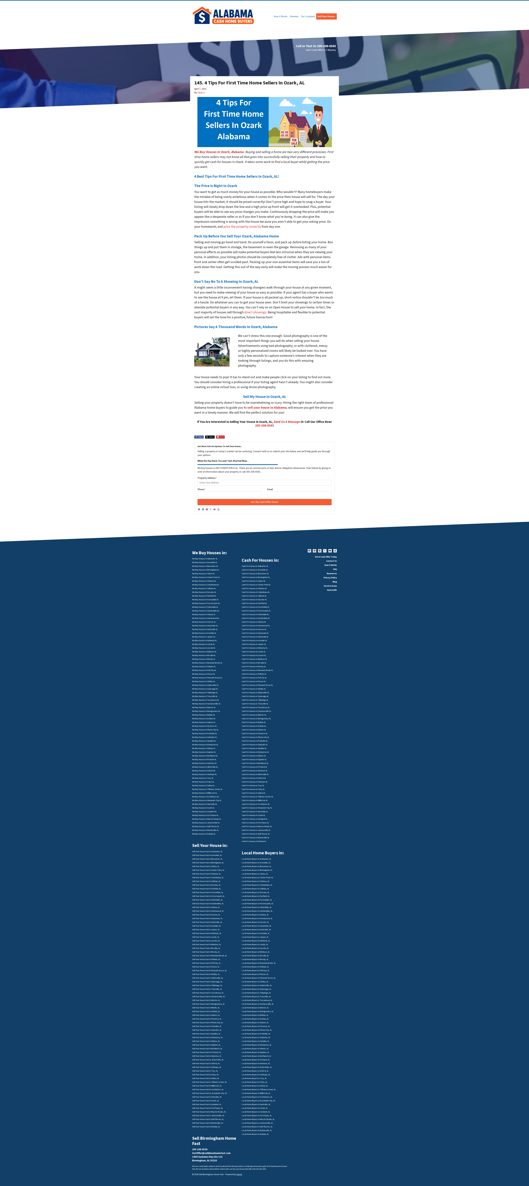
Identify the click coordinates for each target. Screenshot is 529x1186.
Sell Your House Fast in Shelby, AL (206, 974)
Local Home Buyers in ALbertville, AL (257, 1067)
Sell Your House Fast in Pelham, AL (206, 959)
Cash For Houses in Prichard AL (254, 767)
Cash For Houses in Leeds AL (254, 651)
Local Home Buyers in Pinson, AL (255, 974)
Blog (335, 581)
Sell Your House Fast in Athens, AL (206, 1041)
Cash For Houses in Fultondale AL (255, 614)
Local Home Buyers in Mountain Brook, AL (259, 963)
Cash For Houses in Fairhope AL (255, 781)
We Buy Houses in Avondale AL (204, 562)
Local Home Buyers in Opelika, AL (255, 1041)
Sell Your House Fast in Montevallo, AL (207, 1123)
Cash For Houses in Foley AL (253, 789)
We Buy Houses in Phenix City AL (205, 729)
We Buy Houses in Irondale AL (204, 633)
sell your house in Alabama (267, 407)
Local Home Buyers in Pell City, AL (256, 970)
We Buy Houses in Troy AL (203, 778)
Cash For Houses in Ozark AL (253, 815)
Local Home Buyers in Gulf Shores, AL (257, 1126)
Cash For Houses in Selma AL (253, 793)
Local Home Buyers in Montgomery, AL (258, 1011)
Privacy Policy (330, 577)
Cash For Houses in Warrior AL (254, 714)
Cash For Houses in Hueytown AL (255, 633)
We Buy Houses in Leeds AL (203, 644)
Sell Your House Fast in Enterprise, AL (207, 1037)
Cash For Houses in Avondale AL (255, 569)
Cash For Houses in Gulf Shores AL (256, 833)
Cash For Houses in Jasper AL (254, 644)
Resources (332, 573)
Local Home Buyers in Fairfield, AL (256, 896)
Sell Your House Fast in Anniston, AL (206, 1056)
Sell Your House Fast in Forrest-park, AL (208, 896)
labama (219, 152)
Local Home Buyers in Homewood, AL (257, 918)
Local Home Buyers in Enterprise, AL (257, 1044)
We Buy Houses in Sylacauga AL (205, 688)
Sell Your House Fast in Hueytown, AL (207, 918)
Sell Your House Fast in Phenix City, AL (207, 1022)
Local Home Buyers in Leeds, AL (255, 944)
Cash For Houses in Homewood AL (256, 625)
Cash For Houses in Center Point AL (256, 584)
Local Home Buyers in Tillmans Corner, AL (259, 1089)
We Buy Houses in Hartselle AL (204, 804)
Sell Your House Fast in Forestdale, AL (207, 892)
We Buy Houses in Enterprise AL (205, 744)
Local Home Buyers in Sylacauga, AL (256, 989)
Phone (202, 489)
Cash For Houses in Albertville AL (255, 774)
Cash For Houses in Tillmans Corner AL (257, 796)
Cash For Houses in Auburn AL (254, 729)
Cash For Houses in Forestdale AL (255, 607)
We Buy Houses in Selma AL (203, 785)
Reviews (294, 16)
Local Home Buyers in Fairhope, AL (256, 1074)
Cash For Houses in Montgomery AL (256, 718)
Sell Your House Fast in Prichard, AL (206, 1052)
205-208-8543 (264, 425)
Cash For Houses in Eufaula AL (254, 841)
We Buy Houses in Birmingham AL (205, 569)
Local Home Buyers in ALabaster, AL (256, 859)
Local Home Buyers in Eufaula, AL (255, 1134)
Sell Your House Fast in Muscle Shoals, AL (209, 1111)
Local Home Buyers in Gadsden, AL (256, 1037)
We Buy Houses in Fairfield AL (204, 595)
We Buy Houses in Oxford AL (203, 770)
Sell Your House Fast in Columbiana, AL (208, 877)
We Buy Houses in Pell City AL (204, 670)
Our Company (308, 16)
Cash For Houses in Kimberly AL (255, 648)
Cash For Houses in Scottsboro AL (256, 804)
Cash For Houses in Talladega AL (255, 700)
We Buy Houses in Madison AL (204, 651)
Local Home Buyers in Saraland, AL (256, 1111)
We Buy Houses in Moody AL (203, 659)
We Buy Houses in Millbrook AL (204, 793)
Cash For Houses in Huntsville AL (255, 636)
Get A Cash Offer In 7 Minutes (321, 50)
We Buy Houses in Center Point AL (206, 577)
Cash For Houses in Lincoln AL (254, 655)
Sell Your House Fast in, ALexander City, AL (209, 1093)
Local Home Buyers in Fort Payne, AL (257, 1115)
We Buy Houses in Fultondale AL (205, 607)
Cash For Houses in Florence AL (255, 733)
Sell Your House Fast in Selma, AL (205, 1078)
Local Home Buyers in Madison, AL (256, 951)
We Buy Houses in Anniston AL (204, 763)
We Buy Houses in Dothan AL (204, 718)
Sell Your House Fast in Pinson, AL (206, 966)
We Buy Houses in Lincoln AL (203, 648)
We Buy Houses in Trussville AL (205, 696)
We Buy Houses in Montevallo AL (205, 830)
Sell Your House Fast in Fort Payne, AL (207, 1108)
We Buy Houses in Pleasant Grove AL (207, 677)
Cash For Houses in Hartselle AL (255, 811)
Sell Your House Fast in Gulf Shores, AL (208, 1119)
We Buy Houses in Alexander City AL (207, 800)
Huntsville (332, 590)
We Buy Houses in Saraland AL (204, 811)
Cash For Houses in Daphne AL (254, 759)
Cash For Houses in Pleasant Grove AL (257, 685)
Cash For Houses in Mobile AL (254, 722)
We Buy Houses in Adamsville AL (205, 685)
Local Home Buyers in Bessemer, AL (256, 866)
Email (270, 489)
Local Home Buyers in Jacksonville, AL (257, 1123)
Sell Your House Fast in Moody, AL (206, 951)
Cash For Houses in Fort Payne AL (255, 822)
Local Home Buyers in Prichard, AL (256, 1059)
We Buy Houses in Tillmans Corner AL (207, 789)
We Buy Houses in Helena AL (203, 614)
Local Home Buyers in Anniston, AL (256, 1063)
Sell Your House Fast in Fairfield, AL (206, 888)
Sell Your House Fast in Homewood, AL (208, 911)
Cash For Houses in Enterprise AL (255, 752)
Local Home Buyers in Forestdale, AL (257, 899)
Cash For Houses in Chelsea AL (254, 588)
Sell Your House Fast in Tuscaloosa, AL (208, 992)
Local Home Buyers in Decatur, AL (255, 892)
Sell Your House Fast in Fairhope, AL (207, 1067)
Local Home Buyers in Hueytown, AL (256, 925)
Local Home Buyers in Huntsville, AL (256, 929)
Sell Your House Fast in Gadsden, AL (207, 1030)
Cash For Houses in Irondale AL (254, 640)
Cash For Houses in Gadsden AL (255, 744)
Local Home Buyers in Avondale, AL (256, 862)
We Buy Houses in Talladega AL (205, 692)
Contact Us (331, 560)
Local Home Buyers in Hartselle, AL (256, 1104)
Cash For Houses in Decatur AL (254, 599)
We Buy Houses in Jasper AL (203, 636)
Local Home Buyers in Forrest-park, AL (257, 903)
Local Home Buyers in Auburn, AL (255, 1022)
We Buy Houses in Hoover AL (204, 621)
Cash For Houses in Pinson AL (254, 681)
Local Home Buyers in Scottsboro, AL (257, 1097)
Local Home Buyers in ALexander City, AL (258, 1100)
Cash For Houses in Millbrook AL (255, 800)
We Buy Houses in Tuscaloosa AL (205, 700)
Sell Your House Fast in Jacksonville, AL (208, 1115)
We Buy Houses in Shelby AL (203, 681)
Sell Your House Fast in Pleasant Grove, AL (209, 970)
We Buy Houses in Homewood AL (205, 618)
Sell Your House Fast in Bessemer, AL (207, 859)
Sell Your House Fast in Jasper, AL (206, 929)
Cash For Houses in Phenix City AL (255, 737)
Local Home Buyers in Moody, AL (255, 959)
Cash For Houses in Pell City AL (254, 677)
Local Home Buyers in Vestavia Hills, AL (258, 1004)
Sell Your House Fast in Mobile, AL (206, 1007)
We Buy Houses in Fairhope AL (204, 774)
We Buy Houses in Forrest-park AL (206, 603)
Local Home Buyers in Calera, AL (255, 873)
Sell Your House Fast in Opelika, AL (206, 1033)
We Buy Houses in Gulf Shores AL (205, 826)
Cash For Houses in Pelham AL (254, 674)
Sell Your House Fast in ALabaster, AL (207, 851)
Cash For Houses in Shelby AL (254, 688)
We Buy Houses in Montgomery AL (206, 711)
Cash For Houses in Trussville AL (255, 703)
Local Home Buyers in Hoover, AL (255, 922)
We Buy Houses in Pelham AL (204, 666)
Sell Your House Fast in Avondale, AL (207, 855)
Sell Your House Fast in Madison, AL (206, 944)
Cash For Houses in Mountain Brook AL (257, 670)
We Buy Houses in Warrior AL (204, 707)
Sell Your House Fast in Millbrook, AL (207, 1085)
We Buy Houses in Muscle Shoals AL (206, 819)
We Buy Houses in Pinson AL (203, 674)
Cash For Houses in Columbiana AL (256, 592)
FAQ (335, 569)
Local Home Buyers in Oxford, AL (255, 1070)
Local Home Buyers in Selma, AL (255, 1085)
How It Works (281, 16)
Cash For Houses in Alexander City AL (257, 807)
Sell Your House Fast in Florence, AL (207, 1018)
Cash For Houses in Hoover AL (254, 629)
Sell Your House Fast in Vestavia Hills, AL (208, 996)
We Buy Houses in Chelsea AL (204, 581)
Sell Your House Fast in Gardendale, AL (208, 903)
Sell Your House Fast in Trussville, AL (207, 989)
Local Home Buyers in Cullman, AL (255, 888)
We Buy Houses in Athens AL (203, 748)
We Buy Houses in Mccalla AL (204, 655)
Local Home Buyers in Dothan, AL (255, 1018)
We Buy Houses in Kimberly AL (204, 640)
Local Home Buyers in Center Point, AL (257, 877)
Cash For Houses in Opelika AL (254, 748)
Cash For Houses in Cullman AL (254, 595)
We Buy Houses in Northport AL (205, 755)
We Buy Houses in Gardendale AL (205, 610)
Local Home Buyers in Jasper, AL (255, 937)
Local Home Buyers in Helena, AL (255, 914)
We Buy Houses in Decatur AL (204, 592)
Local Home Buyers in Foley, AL (255, 1082)
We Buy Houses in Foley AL (203, 781)
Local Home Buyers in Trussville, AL (256, 996)
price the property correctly (242, 226)
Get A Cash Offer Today (326, 556)
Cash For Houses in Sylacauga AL (255, 696)
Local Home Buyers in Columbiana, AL (257, 885)
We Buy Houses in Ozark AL (203, 807)
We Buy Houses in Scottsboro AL (205, 796)
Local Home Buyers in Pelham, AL (255, 966)
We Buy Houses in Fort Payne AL (205, 815)
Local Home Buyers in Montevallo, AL (257, 1130)
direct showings (255, 312)
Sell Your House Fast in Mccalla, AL (206, 948)
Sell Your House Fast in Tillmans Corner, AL (209, 1082)
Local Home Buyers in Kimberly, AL (256, 940)
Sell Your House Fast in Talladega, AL (207, 985)
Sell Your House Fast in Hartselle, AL (207, 1097)
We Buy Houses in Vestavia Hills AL (206, 703)
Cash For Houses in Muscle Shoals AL (257, 826)
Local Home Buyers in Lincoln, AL (255, 948)
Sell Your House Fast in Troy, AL (205, 1070)
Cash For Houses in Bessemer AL (255, 573)
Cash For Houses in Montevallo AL (255, 837)
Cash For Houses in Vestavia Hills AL (256, 711)
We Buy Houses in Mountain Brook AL (207, 662)
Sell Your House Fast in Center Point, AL (208, 870)
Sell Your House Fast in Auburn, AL (206, 1015)
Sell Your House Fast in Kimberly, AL (207, 933)
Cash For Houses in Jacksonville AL (256, 830)
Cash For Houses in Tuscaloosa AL (256, 707)
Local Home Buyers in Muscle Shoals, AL (258, 1119)
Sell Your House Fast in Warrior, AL (206, 1000)
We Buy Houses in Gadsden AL (204, 737)
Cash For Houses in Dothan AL (254, 726)
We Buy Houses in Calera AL (203, 573)
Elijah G (201, 92)
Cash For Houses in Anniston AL (255, 770)
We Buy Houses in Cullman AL (204, 588)
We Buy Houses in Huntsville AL (205, 629)
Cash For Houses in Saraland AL (255, 819)
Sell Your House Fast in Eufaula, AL (206, 1126)
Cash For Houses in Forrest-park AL (256, 610)
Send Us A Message (287, 422)
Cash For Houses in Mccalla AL (254, 662)
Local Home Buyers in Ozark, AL (255, 1108)
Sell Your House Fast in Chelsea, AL (206, 873)
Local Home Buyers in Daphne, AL (255, 1052)
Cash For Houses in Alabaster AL (255, 566)
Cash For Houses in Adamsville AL (255, 692)
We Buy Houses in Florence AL (204, 726)
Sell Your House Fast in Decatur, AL (206, 885)
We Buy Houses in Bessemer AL (205, 566)
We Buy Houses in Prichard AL (204, 759)
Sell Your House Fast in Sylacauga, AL (207, 981)
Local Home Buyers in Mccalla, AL (255, 955)
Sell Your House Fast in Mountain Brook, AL (209, 955)
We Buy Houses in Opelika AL (204, 740)
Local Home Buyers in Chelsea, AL (256, 881)
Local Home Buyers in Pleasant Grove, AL (259, 978)
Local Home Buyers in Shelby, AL (255, 981)
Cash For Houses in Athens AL (254, 755)
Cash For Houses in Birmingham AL (256, 577)
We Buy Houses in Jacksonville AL (206, 822)
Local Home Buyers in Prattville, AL (256, 1033)
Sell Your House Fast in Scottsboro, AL (208, 1089)
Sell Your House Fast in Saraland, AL (206, 1104)
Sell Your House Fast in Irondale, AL (206, 925)
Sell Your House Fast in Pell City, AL (206, 963)
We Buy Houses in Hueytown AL (205, 625)
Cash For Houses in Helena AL (254, 621)
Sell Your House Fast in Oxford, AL (206, 1063)
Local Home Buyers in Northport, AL (256, 1056)
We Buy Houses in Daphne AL (204, 752)
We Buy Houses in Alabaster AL (205, 558)
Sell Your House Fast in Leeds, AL (205, 937)
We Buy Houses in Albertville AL (205, 767)
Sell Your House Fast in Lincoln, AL (206, 940)
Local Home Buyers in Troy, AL (254, 1078)
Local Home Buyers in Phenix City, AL (257, 1030)
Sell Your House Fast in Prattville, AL (207, 1026)
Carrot (239, 1174)
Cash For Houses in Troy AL (253, 785)
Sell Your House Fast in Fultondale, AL (207, 899)
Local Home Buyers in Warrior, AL (255, 1007)
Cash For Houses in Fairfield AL (254, 603)
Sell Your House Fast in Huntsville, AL (207, 922)
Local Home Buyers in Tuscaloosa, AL (257, 1000)
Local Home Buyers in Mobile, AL (255, 1015)
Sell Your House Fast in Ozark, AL (205, 1100)
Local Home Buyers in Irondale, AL (256, 933)
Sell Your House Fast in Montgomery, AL (208, 1004)
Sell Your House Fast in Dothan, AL (206, 1011)
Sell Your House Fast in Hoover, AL (206, 914)
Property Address (207, 478)
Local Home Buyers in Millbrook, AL (256, 1093)
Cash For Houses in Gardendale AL (256, 618)
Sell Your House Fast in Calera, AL (205, 866)
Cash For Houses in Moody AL (254, 666)
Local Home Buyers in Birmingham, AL (257, 870)
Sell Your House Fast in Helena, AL (206, 907)
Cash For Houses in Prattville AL (255, 740)
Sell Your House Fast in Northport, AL (207, 1048)
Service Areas (330, 585)
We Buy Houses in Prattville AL (204, 733)
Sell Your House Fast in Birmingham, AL (208, 862)
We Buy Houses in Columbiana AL (205, 584)
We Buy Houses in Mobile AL (203, 714)
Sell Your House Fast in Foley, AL (205, 1074)
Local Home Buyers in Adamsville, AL (257, 985)
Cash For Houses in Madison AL (254, 659)
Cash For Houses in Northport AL (255, 763)
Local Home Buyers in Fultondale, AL (257, 907)
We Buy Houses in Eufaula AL (204, 833)
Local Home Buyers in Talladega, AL (256, 992)
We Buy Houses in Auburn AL (203, 722)
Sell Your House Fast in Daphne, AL (206, 1044)
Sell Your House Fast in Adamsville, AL (207, 978)
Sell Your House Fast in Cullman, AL (206, 881)
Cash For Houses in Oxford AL (254, 778)
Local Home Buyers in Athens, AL (255, 1048)
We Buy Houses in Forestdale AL (205, 599)
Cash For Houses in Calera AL (254, 581)
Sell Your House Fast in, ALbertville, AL (208, 1059)
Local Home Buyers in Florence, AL (256, 1026)
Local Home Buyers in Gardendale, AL (257, 911)
